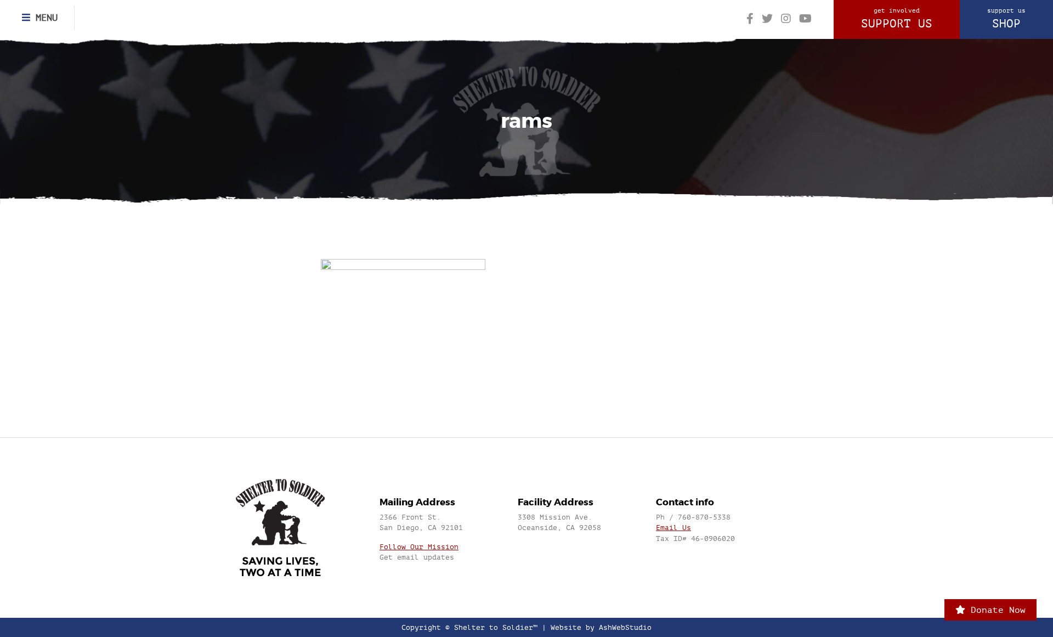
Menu (44, 17)
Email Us (673, 527)
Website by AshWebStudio (601, 627)
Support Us (896, 18)
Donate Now (995, 610)
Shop (1006, 18)
